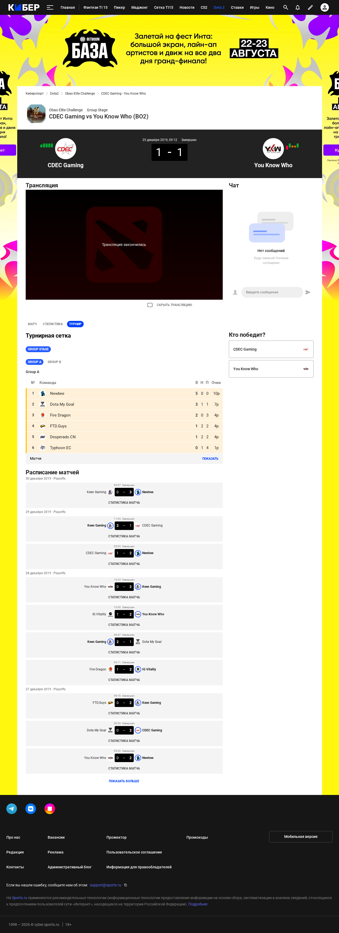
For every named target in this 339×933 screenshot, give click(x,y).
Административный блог (70, 867)
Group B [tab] (54, 362)
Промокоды (197, 837)
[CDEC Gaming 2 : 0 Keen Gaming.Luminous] (44, 145)
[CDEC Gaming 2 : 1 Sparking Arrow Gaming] (41, 146)
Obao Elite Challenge (80, 93)
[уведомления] (297, 7)
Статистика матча (124, 503)
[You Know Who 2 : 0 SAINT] (298, 145)
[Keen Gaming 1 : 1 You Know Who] (292, 146)
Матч (32, 324)
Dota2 (54, 93)
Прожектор (116, 837)
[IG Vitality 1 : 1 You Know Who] (295, 146)
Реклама (56, 852)
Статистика (53, 324)
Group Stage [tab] (38, 349)
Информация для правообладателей (139, 867)
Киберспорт (35, 93)
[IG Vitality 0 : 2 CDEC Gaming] (52, 145)
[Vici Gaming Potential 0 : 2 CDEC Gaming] (47, 145)
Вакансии (56, 837)
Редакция (15, 852)
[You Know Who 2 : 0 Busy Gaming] (290, 145)
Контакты (15, 867)
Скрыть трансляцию (174, 305)
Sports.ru (19, 898)
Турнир (75, 324)
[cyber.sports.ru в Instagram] (50, 809)
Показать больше (124, 781)
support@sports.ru (105, 885)
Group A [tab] (34, 362)
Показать (210, 459)
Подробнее (197, 904)
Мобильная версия (301, 836)
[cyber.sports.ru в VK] (31, 809)
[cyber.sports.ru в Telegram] (12, 809)
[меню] (50, 7)
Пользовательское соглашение (134, 852)
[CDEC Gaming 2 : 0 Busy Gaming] (49, 145)
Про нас (13, 837)
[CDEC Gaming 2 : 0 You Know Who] (287, 147)
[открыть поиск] (285, 7)
